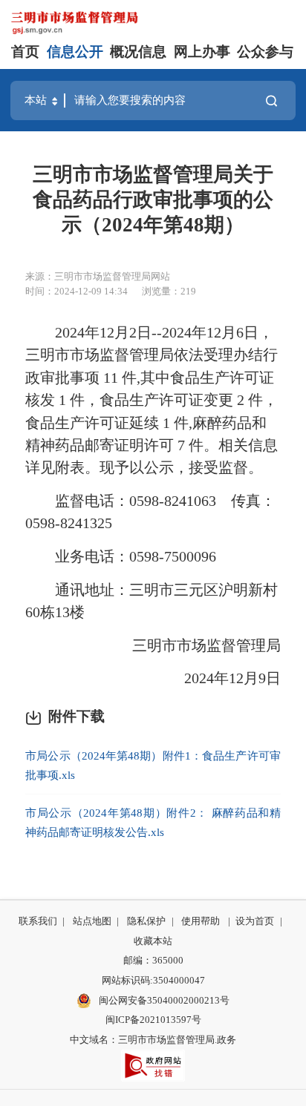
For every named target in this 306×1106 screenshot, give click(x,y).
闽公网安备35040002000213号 (163, 1000)
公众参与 (265, 51)
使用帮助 (200, 920)
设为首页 (254, 920)
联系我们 (38, 920)
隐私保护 (146, 920)
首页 (25, 51)
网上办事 (202, 51)
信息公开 (75, 51)
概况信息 (138, 51)
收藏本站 (153, 941)
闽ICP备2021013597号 (153, 1019)
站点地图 (92, 920)
